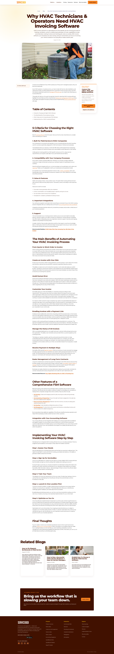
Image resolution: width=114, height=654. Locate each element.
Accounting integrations (51, 637)
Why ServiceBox (83, 2)
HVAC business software (70, 99)
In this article (21, 85)
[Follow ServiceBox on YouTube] (28, 643)
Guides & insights (85, 626)
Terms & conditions (90, 651)
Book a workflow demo (88, 106)
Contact (83, 636)
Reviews (76, 2)
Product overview (49, 624)
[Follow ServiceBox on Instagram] (22, 643)
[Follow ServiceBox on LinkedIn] (25, 643)
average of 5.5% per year (55, 92)
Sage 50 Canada (49, 645)
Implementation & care (87, 631)
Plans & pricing (85, 624)
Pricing (65, 2)
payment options (48, 350)
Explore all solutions (88, 109)
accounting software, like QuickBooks (68, 204)
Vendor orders (49, 632)
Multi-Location (49, 634)
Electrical (66, 626)
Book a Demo (92, 2)
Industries (59, 2)
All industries (66, 637)
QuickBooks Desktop (50, 642)
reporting (34, 168)
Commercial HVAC (68, 624)
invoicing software (40, 134)
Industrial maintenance (68, 632)
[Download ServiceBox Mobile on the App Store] (22, 637)
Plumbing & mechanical (69, 629)
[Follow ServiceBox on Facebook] (19, 643)
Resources (70, 2)
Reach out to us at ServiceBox (44, 526)
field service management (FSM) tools (64, 98)
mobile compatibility (64, 170)
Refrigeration (66, 634)
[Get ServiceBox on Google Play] (30, 637)
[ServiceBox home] (21, 2)
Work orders (48, 626)
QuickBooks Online (50, 639)
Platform (52, 2)
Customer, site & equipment (52, 629)
